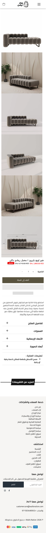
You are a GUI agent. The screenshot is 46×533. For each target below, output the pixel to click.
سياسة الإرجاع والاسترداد (31, 416)
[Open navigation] (39, 4)
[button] (23, 287)
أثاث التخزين (36, 458)
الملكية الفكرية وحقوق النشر (29, 422)
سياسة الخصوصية (33, 428)
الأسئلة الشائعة (35, 419)
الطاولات (37, 461)
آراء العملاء (36, 410)
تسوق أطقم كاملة (33, 434)
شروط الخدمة (35, 425)
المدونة (38, 437)
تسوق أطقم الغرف (33, 464)
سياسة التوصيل (35, 431)
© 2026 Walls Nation (34, 520)
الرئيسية (38, 449)
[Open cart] (3, 4)
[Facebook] (9, 490)
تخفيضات (37, 467)
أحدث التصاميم (35, 452)
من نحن (38, 407)
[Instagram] (5, 490)
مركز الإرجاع (36, 413)
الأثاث (38, 455)
